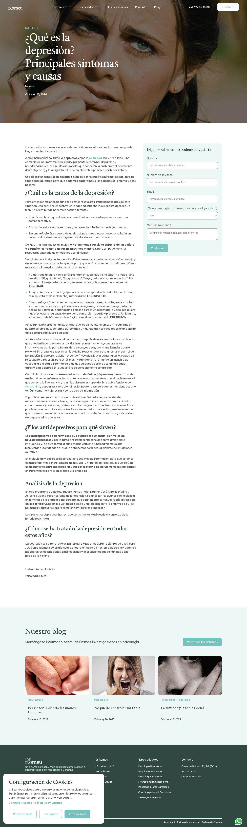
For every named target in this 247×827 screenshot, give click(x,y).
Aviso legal (169, 822)
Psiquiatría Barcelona (150, 771)
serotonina (32, 386)
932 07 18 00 (188, 771)
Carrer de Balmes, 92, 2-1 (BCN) (199, 766)
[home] (15, 7)
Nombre (152, 158)
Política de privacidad (188, 822)
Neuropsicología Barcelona (153, 781)
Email (150, 191)
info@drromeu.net (191, 776)
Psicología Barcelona (150, 766)
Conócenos (101, 776)
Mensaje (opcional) (159, 225)
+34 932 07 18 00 (199, 7)
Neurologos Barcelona (150, 776)
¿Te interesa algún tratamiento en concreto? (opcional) (182, 208)
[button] (61, 7)
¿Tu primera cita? (104, 766)
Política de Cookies (212, 822)
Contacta (228, 7)
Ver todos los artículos (202, 642)
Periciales (141, 7)
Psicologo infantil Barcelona (153, 786)
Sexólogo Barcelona (149, 797)
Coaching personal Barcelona (154, 792)
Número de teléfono (160, 175)
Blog (157, 7)
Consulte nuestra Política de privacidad (36, 802)
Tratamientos (102, 771)
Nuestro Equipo (104, 781)
